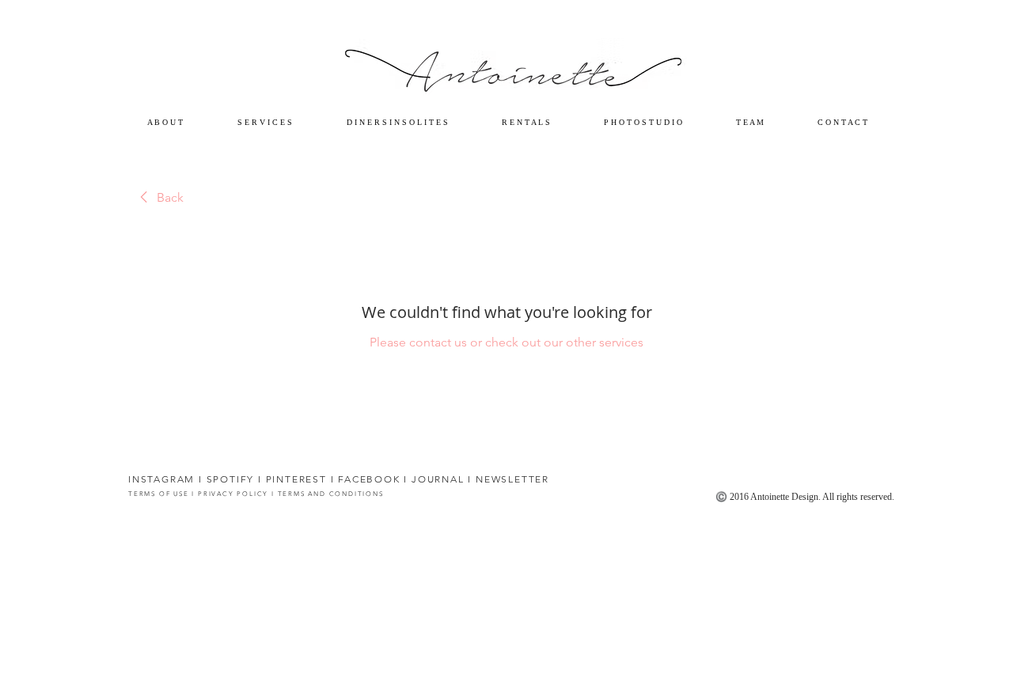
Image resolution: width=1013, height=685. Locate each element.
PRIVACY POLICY (231, 494)
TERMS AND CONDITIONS (331, 494)
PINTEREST (296, 479)
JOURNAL (438, 479)
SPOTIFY (231, 479)
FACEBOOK (369, 479)
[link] (159, 197)
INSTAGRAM (161, 479)
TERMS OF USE (160, 494)
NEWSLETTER (512, 479)
